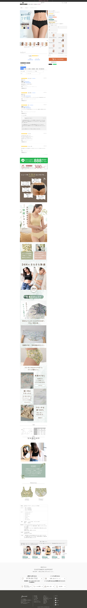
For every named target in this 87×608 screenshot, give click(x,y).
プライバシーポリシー (36, 600)
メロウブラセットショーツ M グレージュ (30, 86)
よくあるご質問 (36, 598)
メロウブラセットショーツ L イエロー (29, 111)
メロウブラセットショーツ (27, 140)
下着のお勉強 (45, 600)
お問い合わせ (35, 599)
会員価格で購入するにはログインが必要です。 (56, 23)
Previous (34, 0)
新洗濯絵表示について (46, 599)
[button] (21, 554)
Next (52, 0)
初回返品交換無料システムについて (47, 598)
